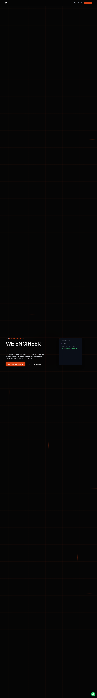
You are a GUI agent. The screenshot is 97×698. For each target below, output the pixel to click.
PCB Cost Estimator (35, 364)
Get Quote (88, 2)
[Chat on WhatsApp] (93, 694)
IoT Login (79, 2)
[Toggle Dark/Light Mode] (74, 2)
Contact (55, 2)
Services (37, 2)
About (49, 2)
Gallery (44, 2)
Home (31, 2)
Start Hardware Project (14, 364)
